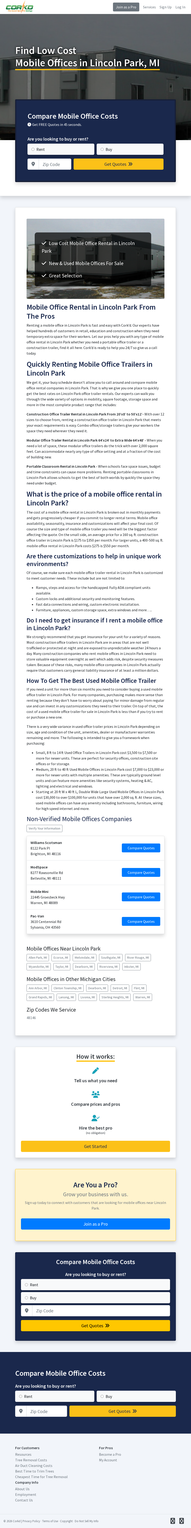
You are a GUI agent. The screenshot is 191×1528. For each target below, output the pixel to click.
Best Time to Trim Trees (34, 1471)
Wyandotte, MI (39, 967)
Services (149, 7)
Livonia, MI (88, 997)
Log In (180, 7)
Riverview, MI (108, 967)
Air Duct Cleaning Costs (33, 1465)
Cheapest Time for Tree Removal (41, 1476)
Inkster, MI (131, 967)
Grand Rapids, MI (40, 997)
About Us (22, 1489)
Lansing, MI (66, 997)
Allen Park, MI (38, 957)
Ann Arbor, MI (38, 988)
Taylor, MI (61, 967)
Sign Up (166, 7)
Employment (25, 1494)
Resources (23, 1454)
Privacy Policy (31, 1521)
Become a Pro (110, 1454)
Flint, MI (139, 988)
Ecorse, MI (61, 957)
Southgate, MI (110, 957)
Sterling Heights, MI (115, 997)
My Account (108, 1460)
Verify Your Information (44, 828)
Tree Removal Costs (31, 1460)
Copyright (66, 1521)
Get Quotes (115, 164)
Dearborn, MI (84, 967)
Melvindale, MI (84, 957)
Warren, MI (142, 997)
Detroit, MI (120, 988)
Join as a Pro (126, 7)
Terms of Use (50, 1521)
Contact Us (24, 1500)
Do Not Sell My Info (87, 1521)
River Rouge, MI (138, 957)
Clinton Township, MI (68, 988)
